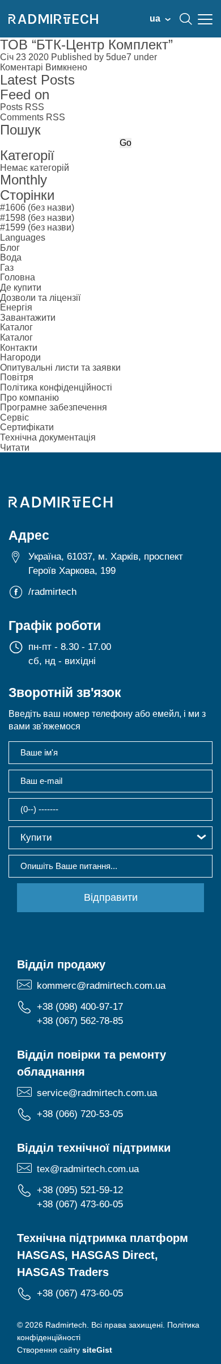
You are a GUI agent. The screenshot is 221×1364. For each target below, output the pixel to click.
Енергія (16, 307)
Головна (17, 277)
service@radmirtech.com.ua (97, 1093)
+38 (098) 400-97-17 (80, 1006)
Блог (10, 248)
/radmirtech (52, 591)
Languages (22, 237)
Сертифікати (27, 427)
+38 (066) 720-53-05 (80, 1114)
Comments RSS (32, 117)
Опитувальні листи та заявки (60, 367)
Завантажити (28, 317)
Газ (7, 267)
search (186, 18)
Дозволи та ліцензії (40, 298)
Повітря (16, 377)
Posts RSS (22, 107)
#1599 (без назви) (37, 227)
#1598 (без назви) (37, 218)
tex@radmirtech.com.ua (88, 1169)
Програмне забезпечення (53, 407)
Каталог (16, 327)
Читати (14, 447)
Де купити (20, 287)
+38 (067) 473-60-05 (80, 1204)
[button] (110, 837)
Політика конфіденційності (56, 387)
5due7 (118, 57)
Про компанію (29, 397)
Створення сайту (64, 1349)
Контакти (18, 347)
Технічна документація (48, 437)
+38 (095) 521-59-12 (80, 1190)
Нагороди (20, 357)
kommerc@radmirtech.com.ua (101, 985)
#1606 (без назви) (37, 207)
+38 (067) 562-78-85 (80, 1020)
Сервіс (14, 417)
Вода (11, 257)
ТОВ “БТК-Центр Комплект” (86, 44)
